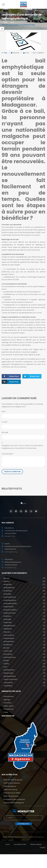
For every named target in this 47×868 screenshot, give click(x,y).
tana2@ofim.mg (10, 568)
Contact (42, 847)
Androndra (24, 622)
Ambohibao (24, 591)
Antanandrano (24, 638)
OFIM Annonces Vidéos (12, 793)
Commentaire (8, 454)
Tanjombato (24, 682)
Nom (4, 411)
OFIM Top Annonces (11, 796)
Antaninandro (24, 641)
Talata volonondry (24, 679)
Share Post (14, 376)
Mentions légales (36, 844)
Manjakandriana (24, 676)
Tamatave (7, 703)
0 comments (39, 53)
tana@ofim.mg (9, 536)
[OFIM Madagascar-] (23, 4)
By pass (24, 648)
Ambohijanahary (24, 600)
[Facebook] (11, 511)
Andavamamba (24, 613)
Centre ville (24, 651)
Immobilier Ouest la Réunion (14, 799)
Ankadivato (24, 629)
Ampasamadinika (24, 610)
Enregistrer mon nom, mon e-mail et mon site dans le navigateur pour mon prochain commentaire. (22, 446)
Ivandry (24, 664)
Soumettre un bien (20, 844)
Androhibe (24, 619)
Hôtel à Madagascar (37, 837)
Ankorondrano (24, 635)
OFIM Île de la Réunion (11, 783)
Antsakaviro (24, 645)
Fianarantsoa (8, 709)
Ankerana (24, 632)
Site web (5, 432)
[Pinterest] (26, 511)
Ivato (24, 667)
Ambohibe (24, 594)
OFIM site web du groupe (12, 780)
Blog (12, 22)
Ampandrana (24, 607)
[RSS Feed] (31, 511)
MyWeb (26, 837)
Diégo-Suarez (8, 706)
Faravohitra (24, 654)
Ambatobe (24, 584)
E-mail (5, 422)
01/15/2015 (15, 53)
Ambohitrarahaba (24, 603)
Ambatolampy (24, 588)
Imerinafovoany (24, 657)
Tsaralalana (24, 686)
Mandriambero (24, 670)
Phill (5, 53)
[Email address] (36, 511)
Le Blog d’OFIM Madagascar (13, 803)
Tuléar (5, 712)
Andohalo (24, 616)
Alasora (24, 581)
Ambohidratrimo (24, 597)
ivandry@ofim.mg (10, 552)
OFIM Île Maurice (9, 786)
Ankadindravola (24, 626)
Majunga (6, 699)
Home (5, 22)
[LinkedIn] (21, 511)
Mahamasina (24, 673)
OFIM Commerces (10, 789)
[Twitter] (16, 511)
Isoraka (24, 660)
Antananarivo (8, 696)
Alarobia (24, 578)
